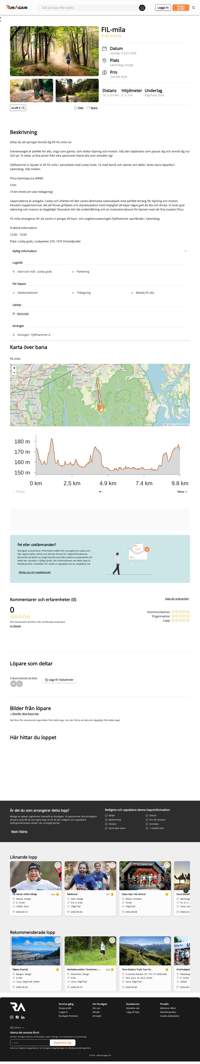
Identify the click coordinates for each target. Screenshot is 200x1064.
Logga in (163, 7)
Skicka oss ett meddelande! (35, 572)
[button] (100, 251)
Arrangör (96, 1016)
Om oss (96, 1008)
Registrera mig (62, 1042)
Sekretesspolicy (168, 1012)
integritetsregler (58, 1048)
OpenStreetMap (182, 425)
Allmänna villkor (168, 1008)
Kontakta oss (132, 1008)
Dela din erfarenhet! (177, 599)
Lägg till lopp (133, 1012)
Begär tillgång (19, 831)
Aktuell (95, 1012)
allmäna (71, 1048)
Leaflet (169, 425)
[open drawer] (193, 7)
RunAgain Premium (68, 1016)
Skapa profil (181, 7)
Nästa (180, 491)
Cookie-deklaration (169, 1016)
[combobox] (90, 7)
